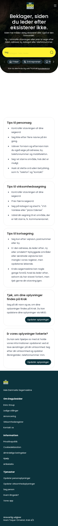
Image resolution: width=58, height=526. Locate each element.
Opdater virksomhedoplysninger (19, 483)
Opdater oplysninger (38, 319)
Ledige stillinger (10, 410)
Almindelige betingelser (14, 452)
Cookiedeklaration (12, 447)
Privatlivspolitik (10, 441)
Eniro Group (9, 405)
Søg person (8, 489)
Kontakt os (8, 427)
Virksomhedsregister (13, 421)
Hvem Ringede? (11, 495)
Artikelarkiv (8, 464)
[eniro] (30, 5)
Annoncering (9, 416)
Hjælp (6, 458)
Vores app (8, 500)
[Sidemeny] (55, 5)
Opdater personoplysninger (16, 478)
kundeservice (44, 68)
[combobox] (27, 52)
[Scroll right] (53, 62)
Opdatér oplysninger (38, 362)
